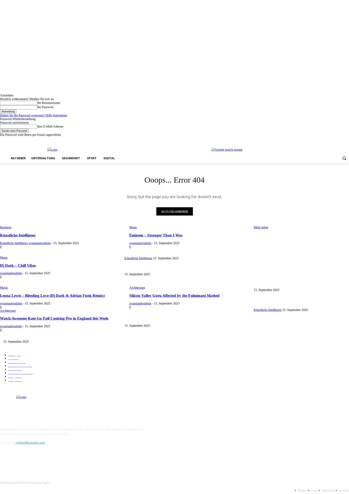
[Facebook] (324, 139)
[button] (344, 158)
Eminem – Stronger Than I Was (142, 267)
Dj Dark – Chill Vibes (136, 283)
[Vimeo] (341, 139)
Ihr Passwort (45, 107)
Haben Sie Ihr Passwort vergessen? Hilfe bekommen (33, 115)
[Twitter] (335, 139)
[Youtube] (346, 139)
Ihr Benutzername (48, 103)
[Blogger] (4, 461)
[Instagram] (330, 139)
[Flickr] (25, 461)
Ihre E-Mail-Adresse (50, 126)
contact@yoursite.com (30, 443)
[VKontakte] (45, 461)
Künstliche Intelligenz (266, 251)
